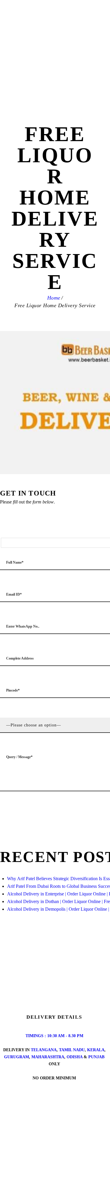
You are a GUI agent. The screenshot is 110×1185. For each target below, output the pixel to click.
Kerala (95, 1050)
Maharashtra (47, 1057)
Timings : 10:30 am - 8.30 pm (54, 1036)
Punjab (96, 1057)
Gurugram (16, 1057)
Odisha (74, 1057)
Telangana (44, 1050)
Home (53, 298)
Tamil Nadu (72, 1050)
